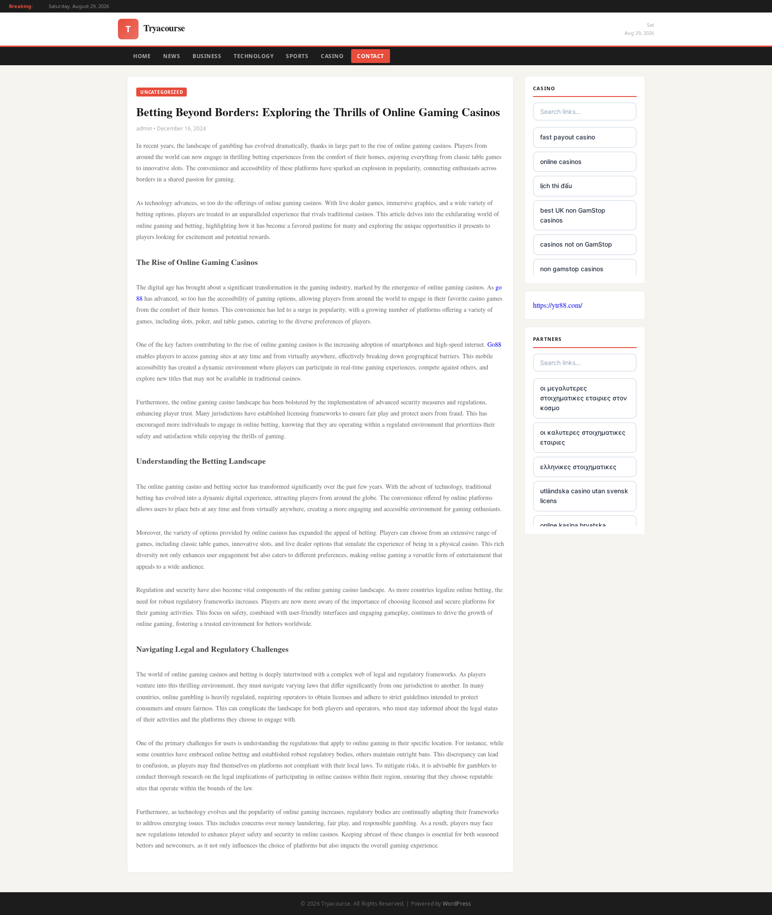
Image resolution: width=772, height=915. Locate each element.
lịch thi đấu (556, 185)
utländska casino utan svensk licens (584, 495)
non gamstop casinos (572, 269)
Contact (370, 56)
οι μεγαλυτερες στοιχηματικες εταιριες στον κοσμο (583, 398)
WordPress (457, 903)
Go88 (494, 344)
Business (207, 56)
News (171, 56)
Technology (253, 56)
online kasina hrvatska (573, 525)
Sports (297, 56)
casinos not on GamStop (576, 244)
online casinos (561, 161)
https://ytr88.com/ (557, 305)
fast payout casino (567, 137)
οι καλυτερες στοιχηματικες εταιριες (582, 437)
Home (142, 56)
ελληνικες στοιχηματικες (578, 466)
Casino (332, 56)
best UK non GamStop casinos (572, 215)
